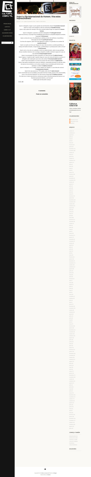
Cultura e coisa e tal (73, 104)
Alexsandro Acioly (74, 121)
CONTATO (7, 26)
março (70, 142)
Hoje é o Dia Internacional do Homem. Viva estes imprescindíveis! (39, 17)
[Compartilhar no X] (21, 81)
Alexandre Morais (74, 119)
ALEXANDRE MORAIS (7, 33)
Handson (72, 123)
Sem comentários (42, 21)
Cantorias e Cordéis (73, 439)
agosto (70, 134)
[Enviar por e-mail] (19, 81)
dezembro (71, 148)
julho (70, 136)
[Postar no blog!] (20, 81)
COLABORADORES (7, 36)
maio (70, 138)
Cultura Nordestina (73, 444)
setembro (71, 132)
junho (70, 166)
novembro (71, 150)
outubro (71, 130)
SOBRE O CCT (7, 29)
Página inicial (7, 23)
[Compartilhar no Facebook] (22, 81)
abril (70, 140)
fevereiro (71, 144)
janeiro (70, 146)
